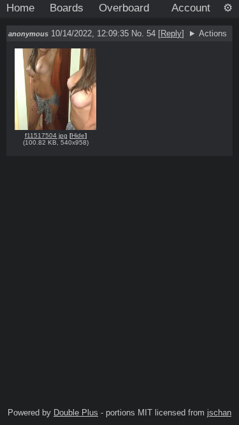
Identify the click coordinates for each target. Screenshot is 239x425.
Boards (66, 7)
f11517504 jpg (46, 135)
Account (190, 7)
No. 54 (144, 33)
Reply (171, 33)
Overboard (124, 7)
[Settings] (228, 8)
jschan (219, 412)
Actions (213, 33)
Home (20, 7)
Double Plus (76, 412)
